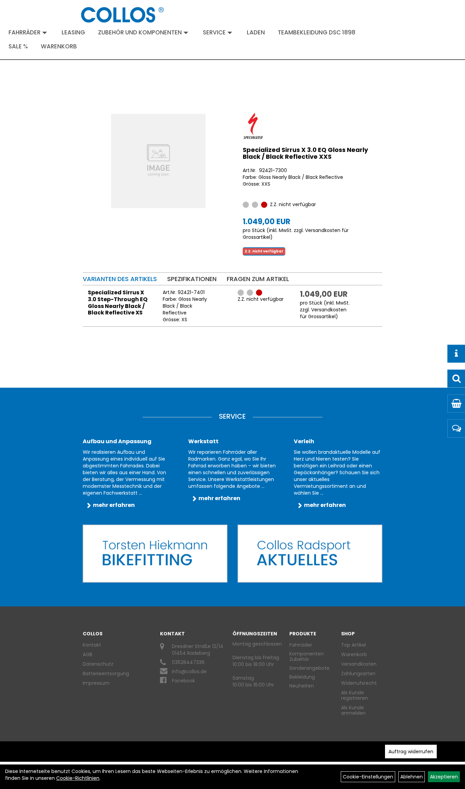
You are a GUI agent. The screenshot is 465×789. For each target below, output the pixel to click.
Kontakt (92, 644)
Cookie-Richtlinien (77, 778)
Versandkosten (358, 664)
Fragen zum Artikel (258, 279)
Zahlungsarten (358, 673)
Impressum (96, 683)
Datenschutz (98, 664)
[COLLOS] (122, 14)
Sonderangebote (309, 668)
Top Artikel (353, 644)
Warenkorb (59, 46)
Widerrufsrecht (359, 683)
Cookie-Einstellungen (368, 776)
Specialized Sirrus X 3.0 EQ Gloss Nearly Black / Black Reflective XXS (305, 153)
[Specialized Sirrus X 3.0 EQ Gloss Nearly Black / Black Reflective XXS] (158, 161)
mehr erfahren (114, 505)
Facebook (183, 680)
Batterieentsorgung (106, 673)
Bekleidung (302, 677)
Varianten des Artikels (120, 279)
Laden (256, 32)
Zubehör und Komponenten (140, 32)
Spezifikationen (192, 279)
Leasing (73, 32)
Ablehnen (411, 776)
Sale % (18, 46)
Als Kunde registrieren (354, 695)
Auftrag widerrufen (410, 751)
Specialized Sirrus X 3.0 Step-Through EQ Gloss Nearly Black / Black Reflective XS (117, 302)
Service (214, 32)
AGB (87, 654)
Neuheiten (301, 685)
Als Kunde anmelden (353, 710)
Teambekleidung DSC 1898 (316, 32)
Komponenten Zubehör (306, 656)
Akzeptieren (444, 776)
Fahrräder (25, 32)
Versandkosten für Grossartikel (323, 313)
